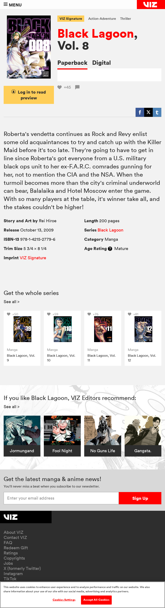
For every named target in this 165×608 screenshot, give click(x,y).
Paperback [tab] (72, 62)
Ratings (11, 553)
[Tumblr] (157, 112)
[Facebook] (140, 112)
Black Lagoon (95, 33)
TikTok (10, 578)
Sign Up (140, 498)
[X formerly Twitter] (148, 112)
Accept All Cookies (96, 600)
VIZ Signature (71, 18)
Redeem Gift (16, 547)
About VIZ (13, 532)
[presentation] (22, 329)
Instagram (13, 573)
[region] (82, 595)
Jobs (8, 563)
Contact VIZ (15, 537)
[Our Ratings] (110, 248)
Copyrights (14, 558)
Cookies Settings (64, 600)
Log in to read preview (32, 95)
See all (12, 301)
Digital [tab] (101, 62)
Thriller (125, 18)
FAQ (8, 542)
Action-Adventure (102, 18)
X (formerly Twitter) (22, 568)
